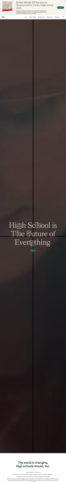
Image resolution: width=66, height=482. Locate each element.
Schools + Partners (32, 17)
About (26, 17)
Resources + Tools (41, 17)
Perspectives (56, 17)
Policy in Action (49, 17)
